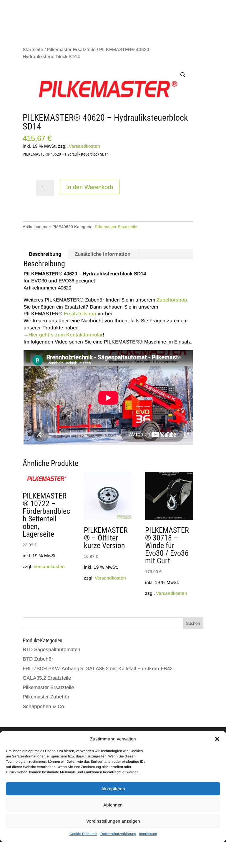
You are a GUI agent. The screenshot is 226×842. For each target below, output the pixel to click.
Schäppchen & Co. (44, 706)
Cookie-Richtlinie (83, 834)
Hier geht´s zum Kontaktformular (66, 335)
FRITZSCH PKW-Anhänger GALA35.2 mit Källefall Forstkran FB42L (99, 668)
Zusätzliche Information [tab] (102, 254)
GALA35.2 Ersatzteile (47, 678)
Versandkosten (84, 146)
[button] (217, 739)
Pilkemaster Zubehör (46, 697)
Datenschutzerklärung (118, 834)
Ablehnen (113, 804)
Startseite (33, 49)
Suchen (193, 623)
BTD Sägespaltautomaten (51, 649)
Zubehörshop (172, 300)
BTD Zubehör (38, 659)
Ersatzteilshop (80, 313)
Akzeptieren (113, 788)
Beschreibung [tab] (45, 254)
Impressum (148, 834)
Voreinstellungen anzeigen (113, 821)
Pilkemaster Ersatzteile (71, 49)
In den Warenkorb (89, 187)
